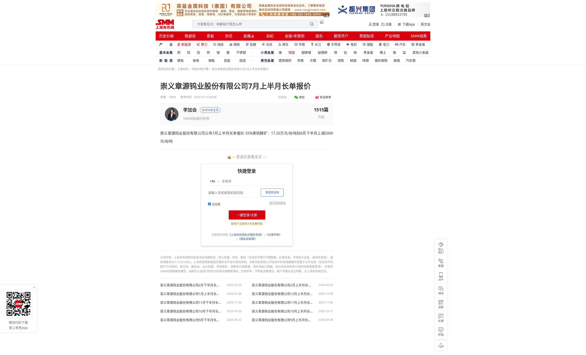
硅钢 (353, 60)
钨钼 (291, 52)
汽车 (400, 44)
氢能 (227, 60)
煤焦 (341, 60)
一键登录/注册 (247, 215)
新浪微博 (325, 97)
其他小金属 (420, 52)
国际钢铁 (381, 60)
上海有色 (182, 69)
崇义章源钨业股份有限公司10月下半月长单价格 (191, 311)
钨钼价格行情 (200, 69)
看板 (210, 36)
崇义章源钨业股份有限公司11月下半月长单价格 (191, 302)
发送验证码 (272, 192)
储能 (368, 44)
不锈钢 (241, 52)
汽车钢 (410, 60)
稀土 (383, 52)
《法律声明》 (273, 235)
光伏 (267, 44)
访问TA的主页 (210, 110)
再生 (283, 44)
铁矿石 (327, 60)
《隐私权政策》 (247, 239)
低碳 (251, 44)
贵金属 (418, 44)
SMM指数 (419, 36)
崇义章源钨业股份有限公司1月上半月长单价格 (191, 294)
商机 (270, 36)
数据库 (190, 36)
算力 (202, 44)
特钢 (365, 60)
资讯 (228, 36)
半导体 (334, 44)
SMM (172, 97)
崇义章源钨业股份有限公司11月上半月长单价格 (283, 302)
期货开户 (341, 36)
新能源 (184, 44)
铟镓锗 (306, 52)
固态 (242, 60)
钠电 (196, 60)
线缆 (218, 44)
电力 (384, 44)
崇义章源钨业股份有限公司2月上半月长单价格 (283, 285)
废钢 (396, 60)
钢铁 (234, 44)
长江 (316, 44)
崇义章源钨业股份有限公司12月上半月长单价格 (283, 294)
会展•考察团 (294, 36)
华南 (299, 44)
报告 (319, 36)
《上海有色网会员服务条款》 (246, 235)
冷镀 (313, 60)
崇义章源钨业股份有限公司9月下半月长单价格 (191, 320)
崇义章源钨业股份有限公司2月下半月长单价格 (191, 285)
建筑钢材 (285, 60)
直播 (247, 36)
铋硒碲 (322, 52)
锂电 (180, 60)
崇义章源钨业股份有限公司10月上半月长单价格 (283, 311)
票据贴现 (366, 36)
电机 (351, 44)
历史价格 (166, 36)
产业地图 (392, 36)
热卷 (300, 60)
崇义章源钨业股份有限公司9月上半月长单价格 (283, 320)
